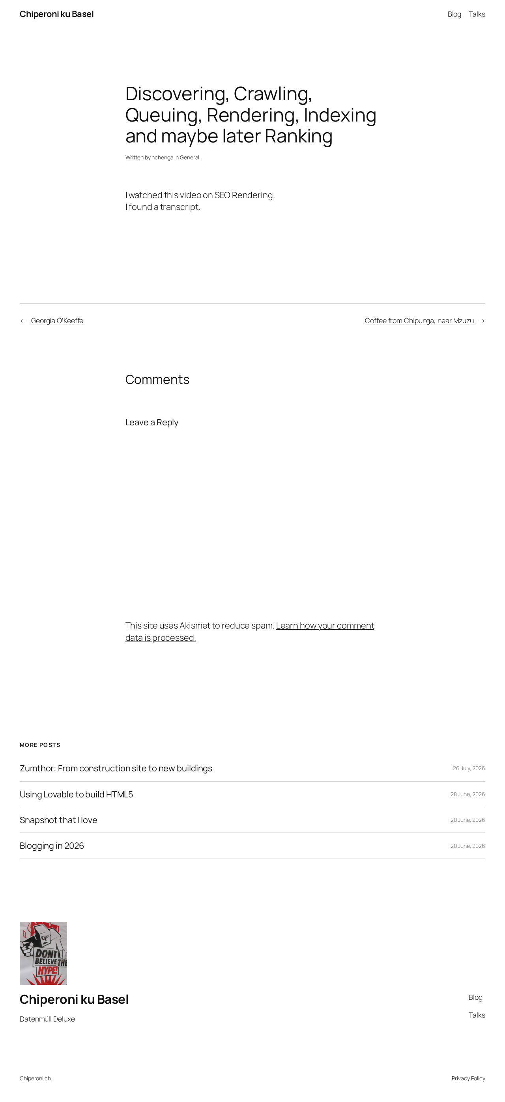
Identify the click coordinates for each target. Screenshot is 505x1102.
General (189, 157)
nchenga (162, 157)
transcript (179, 207)
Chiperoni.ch (35, 1078)
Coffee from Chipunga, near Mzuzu (419, 320)
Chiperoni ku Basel (57, 14)
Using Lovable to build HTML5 (76, 794)
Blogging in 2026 (52, 845)
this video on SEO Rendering (218, 195)
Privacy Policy (468, 1078)
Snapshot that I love (58, 820)
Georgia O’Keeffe (57, 320)
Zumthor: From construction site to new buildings (116, 768)
